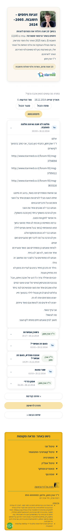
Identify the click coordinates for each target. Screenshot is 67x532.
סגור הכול (24, 105)
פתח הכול (43, 105)
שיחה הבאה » (33, 415)
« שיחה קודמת (33, 396)
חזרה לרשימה (33, 405)
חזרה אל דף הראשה (44, 487)
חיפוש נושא (33, 114)
